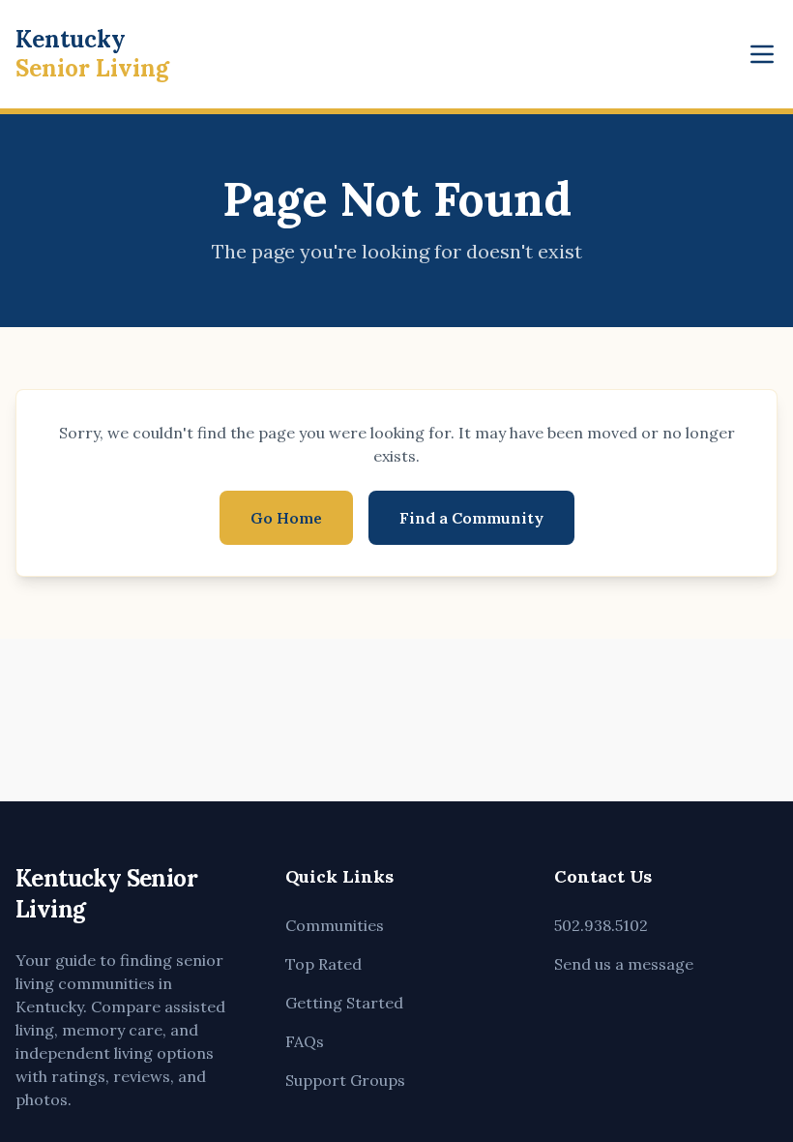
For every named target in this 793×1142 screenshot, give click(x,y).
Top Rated (323, 964)
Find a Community (471, 517)
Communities (334, 925)
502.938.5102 (601, 925)
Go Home (286, 517)
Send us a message (623, 964)
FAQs (304, 1041)
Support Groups (345, 1080)
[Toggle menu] (762, 54)
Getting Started (344, 1002)
